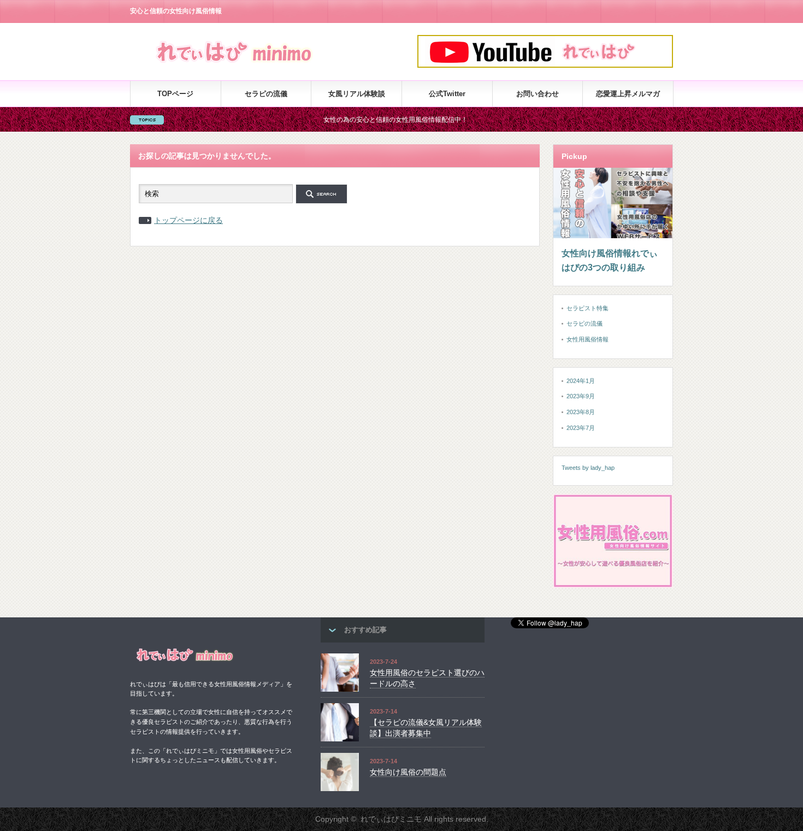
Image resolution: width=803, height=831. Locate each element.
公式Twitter (447, 94)
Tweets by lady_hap (588, 467)
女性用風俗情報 (587, 339)
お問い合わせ (537, 94)
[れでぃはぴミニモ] (234, 64)
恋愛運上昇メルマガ (628, 94)
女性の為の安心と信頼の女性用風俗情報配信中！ (376, 119)
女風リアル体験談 (356, 94)
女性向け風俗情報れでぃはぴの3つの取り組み (610, 260)
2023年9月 (580, 396)
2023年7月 (580, 428)
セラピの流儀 (266, 94)
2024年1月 (580, 381)
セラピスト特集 (587, 308)
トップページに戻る (188, 220)
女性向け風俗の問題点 (408, 772)
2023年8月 (580, 412)
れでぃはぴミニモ (391, 819)
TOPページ (175, 94)
